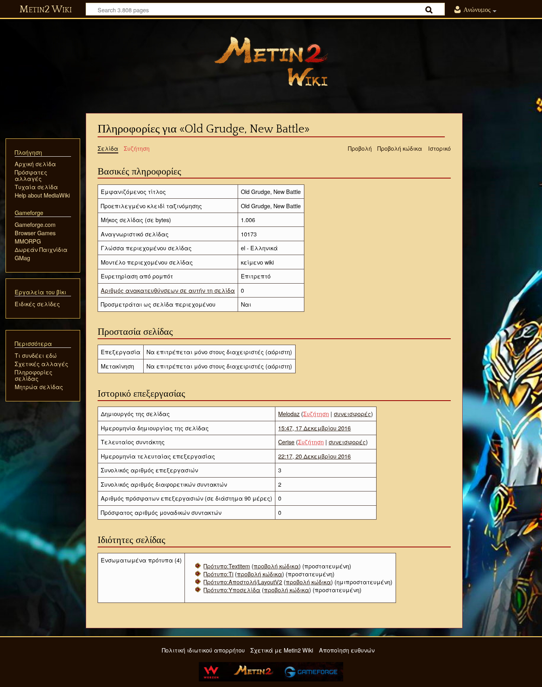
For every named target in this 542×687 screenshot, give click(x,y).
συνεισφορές (352, 413)
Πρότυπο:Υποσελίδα (232, 589)
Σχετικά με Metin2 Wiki (281, 650)
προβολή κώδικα (276, 566)
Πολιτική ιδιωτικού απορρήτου (203, 650)
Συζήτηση (316, 413)
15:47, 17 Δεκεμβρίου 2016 (314, 428)
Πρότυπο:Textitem (227, 566)
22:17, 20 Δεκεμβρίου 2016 (314, 456)
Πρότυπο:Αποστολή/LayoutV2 (243, 582)
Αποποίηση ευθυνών (347, 650)
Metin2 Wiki (45, 9)
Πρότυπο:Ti (218, 574)
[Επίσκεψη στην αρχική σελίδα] (271, 61)
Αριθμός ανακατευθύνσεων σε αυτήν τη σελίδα (168, 290)
